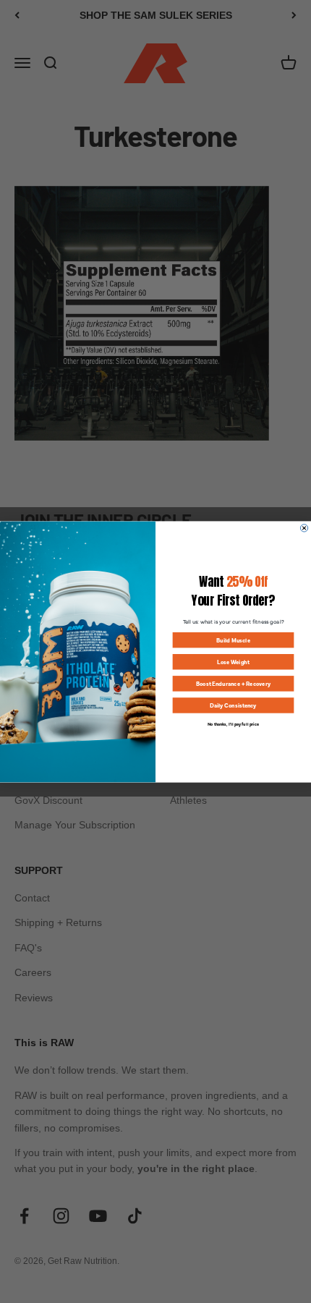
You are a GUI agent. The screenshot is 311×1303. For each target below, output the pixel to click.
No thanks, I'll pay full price (233, 723)
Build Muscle (233, 640)
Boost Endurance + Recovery (233, 683)
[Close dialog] (303, 527)
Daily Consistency (233, 705)
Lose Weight (233, 662)
